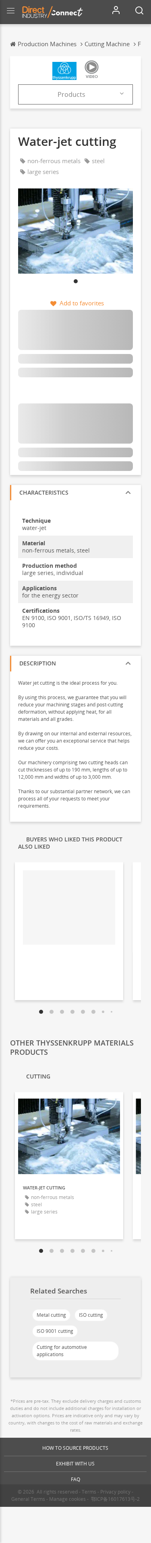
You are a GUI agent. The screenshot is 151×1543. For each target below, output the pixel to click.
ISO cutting (91, 1315)
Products (71, 94)
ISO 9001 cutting (55, 1331)
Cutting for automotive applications (62, 1351)
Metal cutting (51, 1315)
